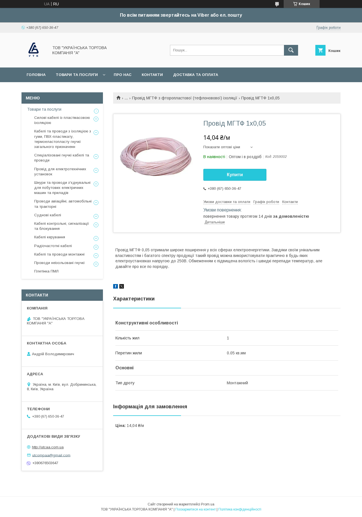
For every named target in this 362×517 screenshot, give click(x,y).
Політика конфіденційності (239, 509)
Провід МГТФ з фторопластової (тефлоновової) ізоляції (184, 98)
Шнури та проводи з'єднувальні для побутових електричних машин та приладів (62, 187)
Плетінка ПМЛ (46, 271)
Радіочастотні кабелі (53, 246)
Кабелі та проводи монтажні (59, 254)
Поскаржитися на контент (195, 509)
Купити (235, 174)
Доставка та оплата (195, 75)
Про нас (123, 75)
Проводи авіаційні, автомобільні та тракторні (63, 203)
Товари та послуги (77, 75)
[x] (121, 287)
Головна (36, 75)
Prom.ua (207, 504)
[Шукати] (291, 50)
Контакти (152, 75)
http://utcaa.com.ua (48, 447)
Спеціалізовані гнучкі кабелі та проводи (61, 157)
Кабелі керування (49, 237)
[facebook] (115, 287)
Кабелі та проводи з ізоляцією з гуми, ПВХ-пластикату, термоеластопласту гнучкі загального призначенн (62, 139)
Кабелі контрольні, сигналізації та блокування (61, 226)
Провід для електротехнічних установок (60, 171)
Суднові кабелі (47, 215)
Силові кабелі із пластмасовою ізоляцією (62, 120)
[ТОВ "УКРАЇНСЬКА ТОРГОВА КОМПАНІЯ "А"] (33, 60)
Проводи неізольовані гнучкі (59, 263)
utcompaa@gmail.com (51, 455)
